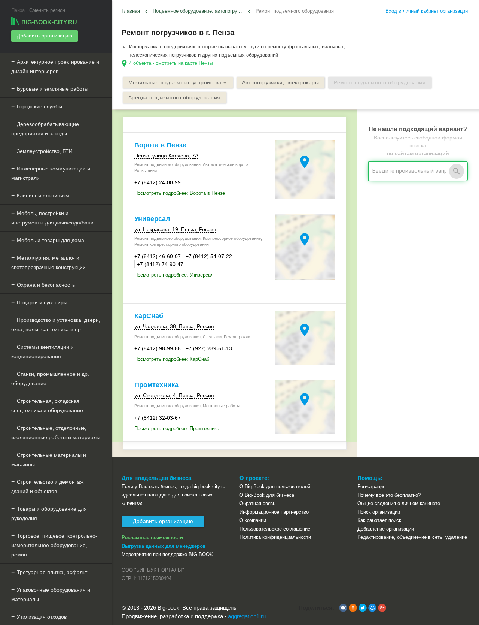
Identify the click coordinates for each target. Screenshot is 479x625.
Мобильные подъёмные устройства (175, 82)
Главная (131, 11)
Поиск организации (378, 512)
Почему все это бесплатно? (389, 495)
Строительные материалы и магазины (48, 459)
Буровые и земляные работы (52, 89)
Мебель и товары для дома (50, 240)
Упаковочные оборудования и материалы (50, 594)
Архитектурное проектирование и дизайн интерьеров (55, 66)
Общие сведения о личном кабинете (398, 503)
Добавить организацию (44, 36)
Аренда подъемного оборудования (174, 97)
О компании (253, 520)
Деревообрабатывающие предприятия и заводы (45, 128)
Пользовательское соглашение (275, 529)
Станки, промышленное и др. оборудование (50, 378)
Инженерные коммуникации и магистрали (50, 173)
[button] (343, 608)
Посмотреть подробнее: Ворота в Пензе (179, 193)
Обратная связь (257, 503)
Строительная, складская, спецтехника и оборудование (47, 405)
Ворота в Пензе (160, 145)
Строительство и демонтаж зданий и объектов (47, 486)
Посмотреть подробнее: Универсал (174, 275)
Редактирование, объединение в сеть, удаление (412, 537)
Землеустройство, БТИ (45, 151)
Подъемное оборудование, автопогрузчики (199, 11)
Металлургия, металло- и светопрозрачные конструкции (48, 262)
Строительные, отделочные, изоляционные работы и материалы (55, 432)
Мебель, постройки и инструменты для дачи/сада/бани (52, 218)
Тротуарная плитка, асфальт (52, 572)
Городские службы (39, 106)
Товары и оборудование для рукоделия (49, 513)
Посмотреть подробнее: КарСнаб (171, 359)
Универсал (152, 219)
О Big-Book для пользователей (275, 486)
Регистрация (371, 486)
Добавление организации (385, 529)
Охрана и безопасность (46, 285)
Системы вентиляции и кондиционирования (42, 351)
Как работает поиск (379, 520)
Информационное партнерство (274, 512)
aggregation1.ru (247, 616)
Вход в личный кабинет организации (426, 11)
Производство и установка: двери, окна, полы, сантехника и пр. (55, 324)
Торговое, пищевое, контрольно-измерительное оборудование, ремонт (54, 545)
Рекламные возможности (152, 537)
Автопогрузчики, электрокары (280, 82)
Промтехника (156, 385)
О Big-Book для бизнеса (267, 495)
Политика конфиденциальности (275, 537)
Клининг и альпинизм (43, 196)
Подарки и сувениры (42, 302)
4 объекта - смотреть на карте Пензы (171, 63)
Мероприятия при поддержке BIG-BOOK (167, 554)
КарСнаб (148, 316)
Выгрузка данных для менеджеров (164, 546)
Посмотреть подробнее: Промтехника (176, 428)
